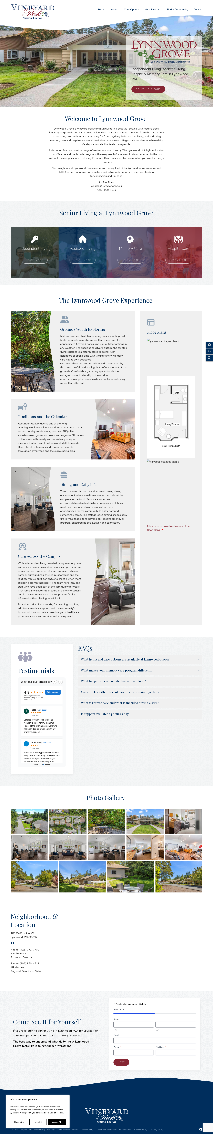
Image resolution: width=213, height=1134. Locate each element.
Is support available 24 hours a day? (105, 714)
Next (121, 1062)
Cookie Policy (140, 1130)
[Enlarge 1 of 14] (44, 812)
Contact (198, 9)
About (114, 9)
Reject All (38, 1122)
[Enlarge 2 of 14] (82, 812)
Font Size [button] (209, 351)
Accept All (56, 1122)
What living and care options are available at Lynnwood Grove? (125, 659)
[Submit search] (209, 358)
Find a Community (177, 9)
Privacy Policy (157, 1130)
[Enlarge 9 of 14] (160, 838)
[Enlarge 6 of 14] (44, 838)
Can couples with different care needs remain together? (120, 692)
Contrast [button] (209, 345)
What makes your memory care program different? (116, 670)
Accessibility (87, 1130)
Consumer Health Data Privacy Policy (114, 1130)
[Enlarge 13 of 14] (150, 864)
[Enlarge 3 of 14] (121, 812)
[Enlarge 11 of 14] (53, 864)
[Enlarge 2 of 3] (191, 380)
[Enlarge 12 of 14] (102, 864)
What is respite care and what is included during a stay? (120, 703)
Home (101, 9)
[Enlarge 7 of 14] (82, 838)
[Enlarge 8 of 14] (121, 838)
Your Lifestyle (153, 9)
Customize (19, 1122)
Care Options (131, 9)
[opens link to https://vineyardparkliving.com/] (32, 11)
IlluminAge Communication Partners (62, 1129)
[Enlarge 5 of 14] (198, 812)
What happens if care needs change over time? (113, 681)
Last (157, 1030)
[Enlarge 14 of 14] (198, 864)
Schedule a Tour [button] (148, 89)
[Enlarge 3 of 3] (191, 463)
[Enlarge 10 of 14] (198, 838)
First (115, 1030)
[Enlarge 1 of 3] (191, 342)
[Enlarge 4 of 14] (160, 812)
